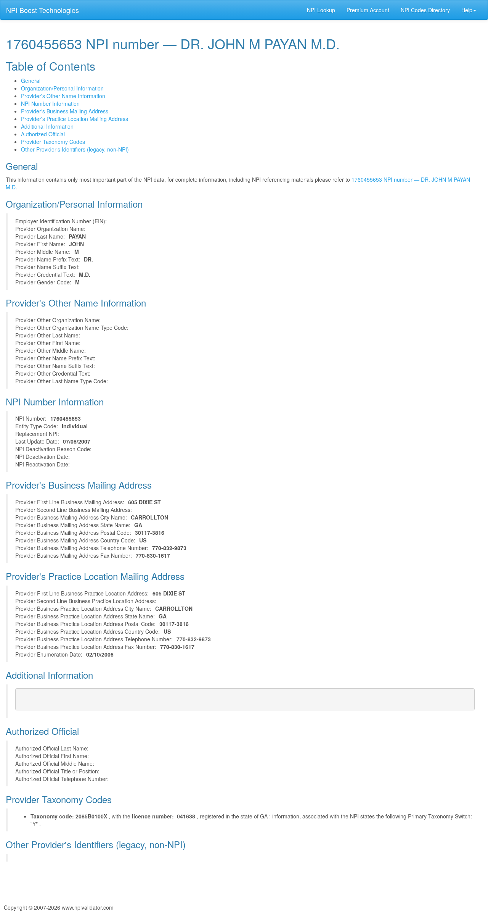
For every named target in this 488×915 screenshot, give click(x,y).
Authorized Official (43, 134)
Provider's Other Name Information (63, 96)
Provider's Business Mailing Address (64, 111)
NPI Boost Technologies (42, 10)
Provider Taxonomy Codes (53, 141)
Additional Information (47, 126)
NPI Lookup (321, 10)
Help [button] (466, 10)
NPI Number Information (50, 103)
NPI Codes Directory (425, 10)
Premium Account (368, 10)
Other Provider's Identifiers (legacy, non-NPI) (75, 149)
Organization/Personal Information (62, 88)
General (30, 80)
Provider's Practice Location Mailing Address (74, 119)
